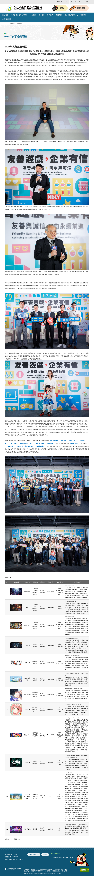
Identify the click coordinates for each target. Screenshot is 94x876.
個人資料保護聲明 (34, 854)
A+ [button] (80, 1)
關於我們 (5, 15)
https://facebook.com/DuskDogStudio (76, 824)
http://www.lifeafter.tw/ (71, 638)
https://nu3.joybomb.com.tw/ (73, 704)
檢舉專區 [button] (33, 15)
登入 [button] (86, 1)
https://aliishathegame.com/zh (73, 773)
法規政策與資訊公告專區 (19, 15)
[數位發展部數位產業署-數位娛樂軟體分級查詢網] (24, 8)
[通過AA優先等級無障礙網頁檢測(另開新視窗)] (84, 870)
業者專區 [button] (42, 15)
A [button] (75, 1)
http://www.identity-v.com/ (72, 655)
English (66, 1)
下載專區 (59, 15)
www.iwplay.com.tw (70, 585)
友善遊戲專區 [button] (6, 19)
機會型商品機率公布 (71, 15)
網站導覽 (59, 1)
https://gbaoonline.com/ (72, 718)
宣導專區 (83, 15)
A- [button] (71, 1)
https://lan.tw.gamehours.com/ (74, 688)
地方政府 (50, 15)
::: (53, 1)
